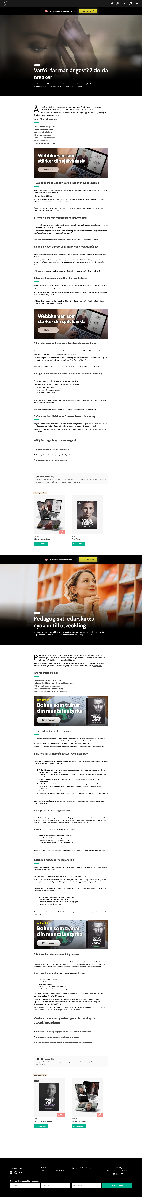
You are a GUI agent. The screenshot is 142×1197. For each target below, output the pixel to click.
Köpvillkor (58, 1168)
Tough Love (97, 666)
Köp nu (40, 544)
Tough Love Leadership (43, 1121)
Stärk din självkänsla (90, 109)
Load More (71, 1141)
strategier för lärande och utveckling (68, 1010)
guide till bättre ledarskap (43, 1010)
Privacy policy (59, 1170)
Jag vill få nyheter (117, 1185)
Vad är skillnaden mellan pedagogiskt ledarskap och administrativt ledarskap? (63, 1032)
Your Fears (76, 539)
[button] (71, 449)
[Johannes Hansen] (5, 3)
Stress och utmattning (80, 1121)
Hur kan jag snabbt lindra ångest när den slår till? (52, 449)
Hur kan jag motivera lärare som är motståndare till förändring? (58, 1037)
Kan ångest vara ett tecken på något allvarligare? (53, 455)
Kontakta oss (45, 1168)
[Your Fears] (87, 515)
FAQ (42, 1170)
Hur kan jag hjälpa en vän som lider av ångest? (51, 460)
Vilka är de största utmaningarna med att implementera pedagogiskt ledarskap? (64, 1042)
